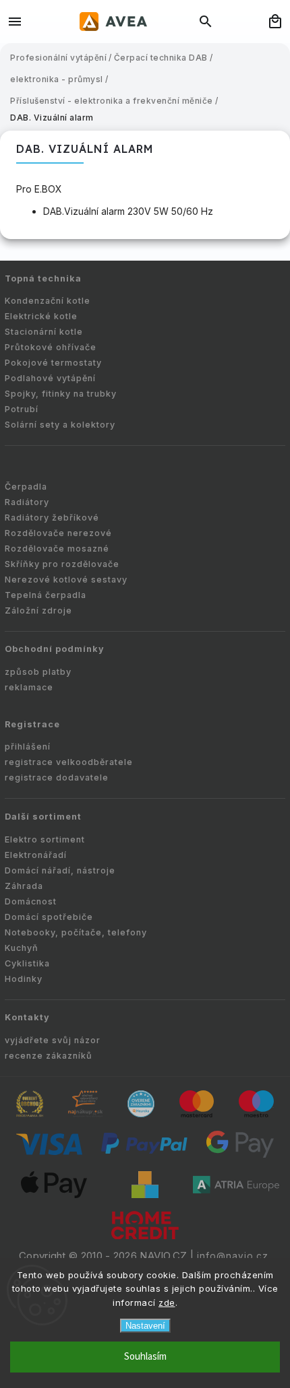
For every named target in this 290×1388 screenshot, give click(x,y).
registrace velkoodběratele (69, 762)
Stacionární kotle (44, 332)
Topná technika (43, 278)
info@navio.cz (232, 1256)
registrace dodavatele (57, 777)
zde (166, 1302)
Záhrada (24, 886)
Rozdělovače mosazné (57, 548)
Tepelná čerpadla (45, 595)
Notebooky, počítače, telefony (76, 932)
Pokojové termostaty (53, 363)
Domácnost (31, 901)
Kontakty (27, 1017)
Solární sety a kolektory (60, 425)
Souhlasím (145, 1357)
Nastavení (145, 1326)
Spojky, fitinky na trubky (61, 394)
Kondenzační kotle (47, 301)
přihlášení (28, 746)
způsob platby (38, 672)
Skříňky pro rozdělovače (62, 564)
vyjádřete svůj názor (52, 1040)
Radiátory (27, 502)
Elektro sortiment (45, 839)
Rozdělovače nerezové (58, 533)
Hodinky (23, 979)
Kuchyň (21, 948)
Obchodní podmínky (55, 649)
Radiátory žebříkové (52, 518)
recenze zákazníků (48, 1056)
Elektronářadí (36, 855)
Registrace (32, 724)
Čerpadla (26, 487)
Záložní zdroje (38, 610)
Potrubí (21, 409)
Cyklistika (27, 963)
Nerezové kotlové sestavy (66, 579)
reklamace (29, 687)
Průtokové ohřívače (50, 347)
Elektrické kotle (41, 316)
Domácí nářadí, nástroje (60, 870)
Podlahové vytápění (50, 378)
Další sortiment (43, 817)
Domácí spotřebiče (49, 917)
